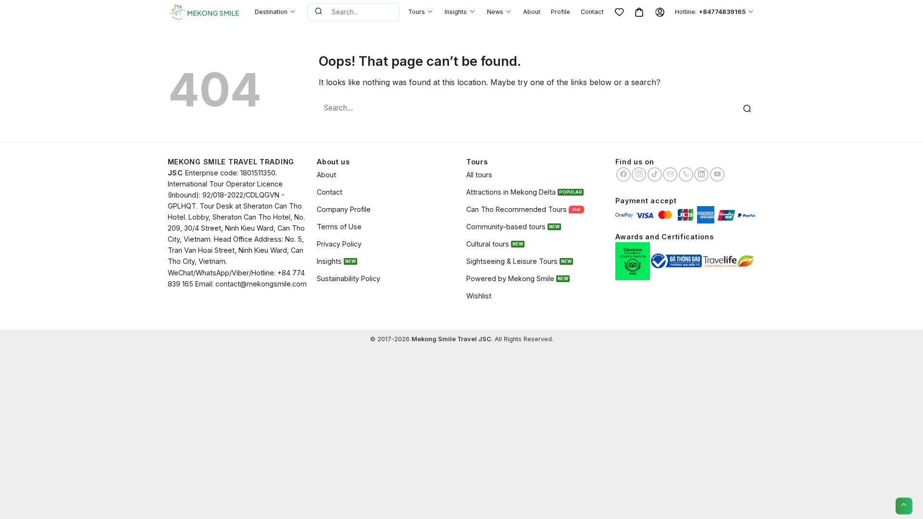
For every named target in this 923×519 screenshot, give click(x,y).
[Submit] (318, 12)
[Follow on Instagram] (639, 174)
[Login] (659, 12)
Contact (592, 11)
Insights (456, 11)
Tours (416, 11)
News (495, 11)
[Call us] (686, 174)
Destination (271, 11)
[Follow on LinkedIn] (701, 174)
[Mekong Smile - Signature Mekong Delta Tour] (204, 12)
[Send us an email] (670, 174)
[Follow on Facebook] (623, 174)
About (531, 11)
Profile (560, 11)
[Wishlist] (619, 12)
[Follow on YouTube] (717, 174)
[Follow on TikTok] (655, 174)
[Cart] (639, 12)
